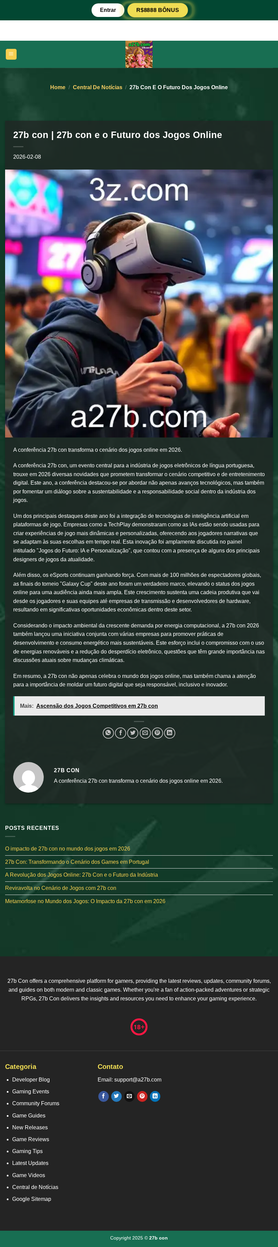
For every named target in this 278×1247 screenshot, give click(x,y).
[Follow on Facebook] (103, 1096)
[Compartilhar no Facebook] (120, 733)
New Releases (30, 1127)
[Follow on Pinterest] (142, 1096)
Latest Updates (30, 1163)
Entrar (108, 10)
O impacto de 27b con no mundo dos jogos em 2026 (67, 849)
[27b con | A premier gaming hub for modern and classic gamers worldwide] (139, 54)
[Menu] (11, 54)
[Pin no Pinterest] (157, 733)
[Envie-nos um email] (129, 1096)
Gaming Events (30, 1091)
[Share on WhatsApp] (108, 733)
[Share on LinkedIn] (169, 733)
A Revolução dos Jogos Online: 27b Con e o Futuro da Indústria (81, 875)
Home (57, 87)
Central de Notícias (97, 87)
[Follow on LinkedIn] (155, 1096)
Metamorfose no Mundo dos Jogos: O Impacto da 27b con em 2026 (85, 901)
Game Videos (28, 1175)
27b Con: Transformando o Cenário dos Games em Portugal (77, 862)
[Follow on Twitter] (116, 1096)
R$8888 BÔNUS (157, 10)
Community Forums (35, 1103)
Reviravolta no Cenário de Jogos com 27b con (60, 888)
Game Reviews (30, 1139)
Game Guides (28, 1115)
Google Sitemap (31, 1199)
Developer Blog (31, 1080)
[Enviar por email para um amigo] (145, 733)
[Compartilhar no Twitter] (132, 733)
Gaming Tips (27, 1151)
